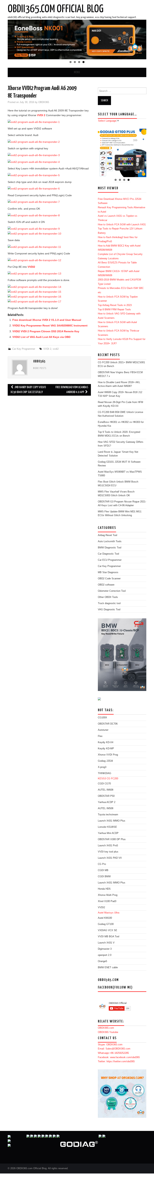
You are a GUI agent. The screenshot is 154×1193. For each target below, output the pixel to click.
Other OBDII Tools (108, 597)
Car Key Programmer (23, 349)
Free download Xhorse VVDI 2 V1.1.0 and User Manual (46, 319)
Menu (77, 72)
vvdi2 (56, 349)
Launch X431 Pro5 (108, 845)
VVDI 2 (41, 115)
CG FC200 (112, 778)
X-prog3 (102, 767)
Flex (100, 736)
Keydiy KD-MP (106, 748)
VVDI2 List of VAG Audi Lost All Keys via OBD (41, 336)
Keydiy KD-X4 (105, 742)
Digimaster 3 (105, 949)
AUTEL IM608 (105, 790)
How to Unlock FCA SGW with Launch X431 (122, 224)
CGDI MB (103, 870)
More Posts (39, 368)
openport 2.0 (104, 955)
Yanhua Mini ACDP (108, 833)
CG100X (102, 717)
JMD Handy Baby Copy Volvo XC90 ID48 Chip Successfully (28, 390)
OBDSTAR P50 (106, 796)
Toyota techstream (108, 814)
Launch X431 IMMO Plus (111, 820)
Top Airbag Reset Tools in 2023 (115, 305)
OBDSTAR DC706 (108, 723)
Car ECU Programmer (110, 560)
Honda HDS (104, 889)
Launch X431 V (106, 942)
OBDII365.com (106, 1028)
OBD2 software (106, 584)
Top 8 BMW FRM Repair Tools (114, 309)
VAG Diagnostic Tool (109, 609)
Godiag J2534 (105, 761)
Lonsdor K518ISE (107, 827)
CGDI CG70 (104, 783)
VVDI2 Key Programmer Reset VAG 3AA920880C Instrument (50, 325)
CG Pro (102, 864)
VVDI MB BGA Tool (108, 936)
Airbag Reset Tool (107, 535)
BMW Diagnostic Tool (109, 547)
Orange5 (102, 961)
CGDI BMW (104, 876)
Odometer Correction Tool (112, 591)
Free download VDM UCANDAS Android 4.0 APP (71, 390)
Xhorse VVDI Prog (108, 754)
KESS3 (102, 778)
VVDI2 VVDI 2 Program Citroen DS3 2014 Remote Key (45, 331)
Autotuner (103, 730)
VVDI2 (31, 266)
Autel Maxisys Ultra (108, 912)
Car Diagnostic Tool (108, 554)
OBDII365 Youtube (108, 1032)
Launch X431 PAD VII (110, 858)
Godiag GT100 (106, 924)
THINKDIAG (104, 773)
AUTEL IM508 (105, 808)
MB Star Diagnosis (108, 572)
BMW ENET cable (108, 967)
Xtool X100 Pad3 (107, 901)
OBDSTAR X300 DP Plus (112, 839)
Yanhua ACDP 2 (106, 802)
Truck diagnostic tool (109, 603)
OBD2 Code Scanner (109, 578)
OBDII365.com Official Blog (55, 9)
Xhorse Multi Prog (107, 895)
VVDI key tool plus (108, 851)
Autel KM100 (105, 918)
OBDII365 (43, 102)
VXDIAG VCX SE (107, 930)
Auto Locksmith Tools (110, 541)
